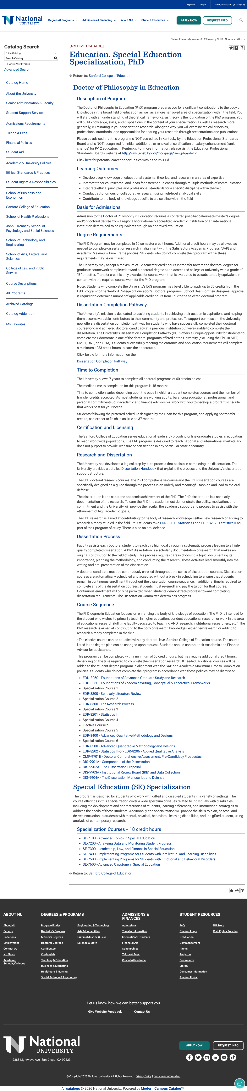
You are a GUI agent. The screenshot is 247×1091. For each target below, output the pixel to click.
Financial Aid (130, 942)
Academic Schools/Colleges (14, 962)
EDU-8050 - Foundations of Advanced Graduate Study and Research (134, 678)
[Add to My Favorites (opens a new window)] (231, 48)
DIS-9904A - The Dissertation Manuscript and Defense (123, 777)
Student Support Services (25, 113)
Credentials (48, 954)
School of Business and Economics (23, 195)
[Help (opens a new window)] (242, 48)
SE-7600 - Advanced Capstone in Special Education (121, 864)
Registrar (185, 954)
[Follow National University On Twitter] (198, 1057)
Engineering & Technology (93, 925)
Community (187, 960)
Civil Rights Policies (225, 931)
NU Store (218, 925)
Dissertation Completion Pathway (102, 361)
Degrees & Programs (61, 20)
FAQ (182, 925)
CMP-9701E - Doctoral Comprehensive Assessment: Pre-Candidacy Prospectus (142, 756)
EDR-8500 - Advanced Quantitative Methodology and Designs (129, 746)
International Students (136, 937)
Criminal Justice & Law (91, 937)
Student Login (188, 931)
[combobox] (208, 39)
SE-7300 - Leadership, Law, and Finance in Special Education (129, 849)
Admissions (129, 925)
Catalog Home (17, 82)
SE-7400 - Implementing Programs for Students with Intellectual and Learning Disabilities (149, 854)
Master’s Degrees (52, 937)
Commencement (190, 942)
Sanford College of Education (28, 207)
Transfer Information (134, 931)
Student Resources (153, 20)
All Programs (15, 293)
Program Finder (50, 925)
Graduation (187, 937)
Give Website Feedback (105, 1011)
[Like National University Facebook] (189, 1057)
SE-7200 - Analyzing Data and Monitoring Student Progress (127, 843)
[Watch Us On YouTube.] (224, 1057)
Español (191, 4)
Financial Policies (19, 143)
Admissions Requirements (25, 123)
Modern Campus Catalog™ (162, 1088)
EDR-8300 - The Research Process (108, 704)
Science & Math (87, 942)
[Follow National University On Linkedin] (215, 1057)
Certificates (48, 948)
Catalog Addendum (20, 313)
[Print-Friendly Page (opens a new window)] (236, 48)
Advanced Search (17, 69)
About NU (127, 20)
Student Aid (15, 152)
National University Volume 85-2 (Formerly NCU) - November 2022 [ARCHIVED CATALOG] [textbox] (209, 39)
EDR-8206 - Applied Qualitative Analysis (154, 751)
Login (203, 4)
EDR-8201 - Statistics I (177, 523)
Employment (11, 942)
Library (184, 965)
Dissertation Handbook (138, 468)
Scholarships (130, 948)
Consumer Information (193, 971)
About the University (21, 93)
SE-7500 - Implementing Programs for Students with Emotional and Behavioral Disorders (149, 859)
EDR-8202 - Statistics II (218, 523)
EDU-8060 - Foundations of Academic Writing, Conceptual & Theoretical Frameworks (146, 683)
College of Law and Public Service (25, 270)
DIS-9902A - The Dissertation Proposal (112, 767)
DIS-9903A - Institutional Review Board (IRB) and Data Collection (131, 772)
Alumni (184, 948)
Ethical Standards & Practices (28, 172)
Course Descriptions (21, 283)
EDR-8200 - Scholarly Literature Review (112, 694)
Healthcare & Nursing (54, 971)
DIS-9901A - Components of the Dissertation (116, 762)
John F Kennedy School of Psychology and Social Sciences (30, 228)
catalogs (73, 1088)
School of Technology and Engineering (25, 242)
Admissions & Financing (97, 20)
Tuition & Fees (16, 133)
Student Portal (189, 977)
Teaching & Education (54, 960)
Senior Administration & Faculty (29, 103)
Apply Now (189, 20)
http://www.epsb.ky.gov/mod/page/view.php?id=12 (159, 153)
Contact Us (10, 948)
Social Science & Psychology (59, 977)
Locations (9, 937)
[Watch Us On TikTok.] (233, 1057)
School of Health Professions (27, 216)
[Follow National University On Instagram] (206, 1057)
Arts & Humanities (88, 931)
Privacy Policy (143, 1076)
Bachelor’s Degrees (53, 931)
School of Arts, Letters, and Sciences (26, 256)
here (88, 160)
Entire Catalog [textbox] (13, 53)
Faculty (8, 931)
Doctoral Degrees (52, 942)
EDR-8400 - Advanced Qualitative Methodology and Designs (128, 735)
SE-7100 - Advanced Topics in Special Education (119, 838)
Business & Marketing (54, 965)
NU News (9, 954)
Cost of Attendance (134, 960)
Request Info (217, 20)
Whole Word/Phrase (19, 64)
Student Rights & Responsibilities (31, 182)
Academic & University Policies (29, 163)
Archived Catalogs (20, 304)
